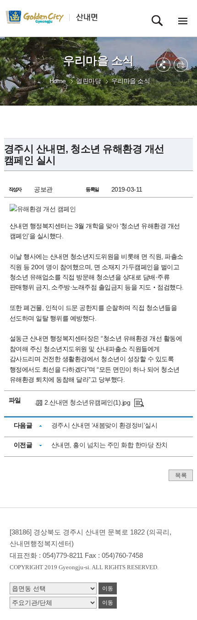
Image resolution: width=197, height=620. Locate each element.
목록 (180, 475)
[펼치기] (163, 65)
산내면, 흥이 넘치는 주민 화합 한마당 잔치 (109, 445)
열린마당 (88, 81)
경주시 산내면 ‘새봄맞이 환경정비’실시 (104, 425)
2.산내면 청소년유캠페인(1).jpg (87, 402)
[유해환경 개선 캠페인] (139, 402)
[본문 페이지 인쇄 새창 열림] (181, 65)
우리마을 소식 (130, 81)
